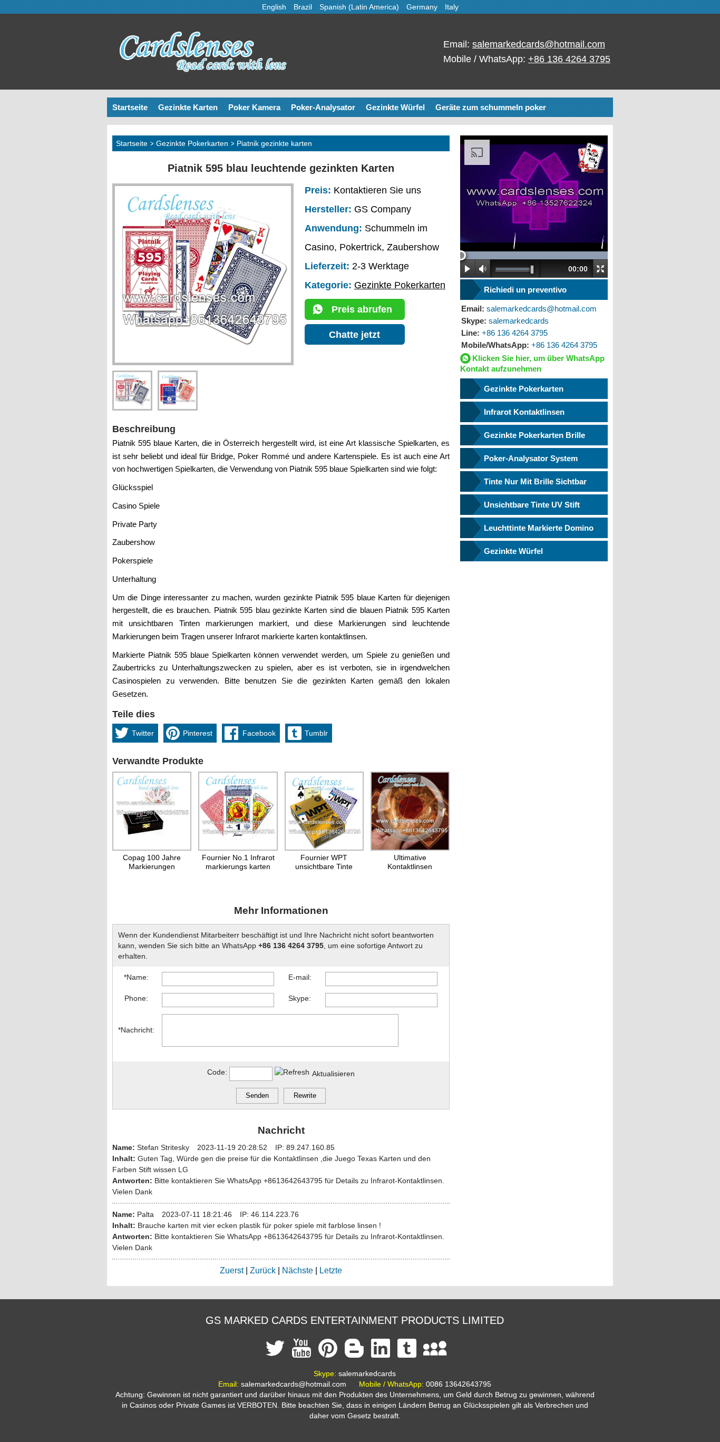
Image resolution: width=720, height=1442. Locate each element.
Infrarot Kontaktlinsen (524, 411)
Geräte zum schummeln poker (490, 107)
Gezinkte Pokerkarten (192, 143)
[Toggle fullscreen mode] (600, 268)
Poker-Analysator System (531, 458)
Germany (421, 7)
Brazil (303, 7)
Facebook (259, 733)
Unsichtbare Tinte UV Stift (532, 504)
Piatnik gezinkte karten (274, 143)
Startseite (130, 107)
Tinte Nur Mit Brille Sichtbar (535, 481)
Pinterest (197, 733)
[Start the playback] (467, 268)
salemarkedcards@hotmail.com (538, 44)
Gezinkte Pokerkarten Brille (534, 435)
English (274, 7)
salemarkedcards (505, 320)
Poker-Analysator (323, 107)
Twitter (143, 733)
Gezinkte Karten (188, 107)
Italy (452, 7)
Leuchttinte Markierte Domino (538, 527)
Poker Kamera (254, 107)
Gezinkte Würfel (395, 107)
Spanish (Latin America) (359, 7)
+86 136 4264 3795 (569, 59)
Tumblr (316, 733)
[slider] (461, 255)
